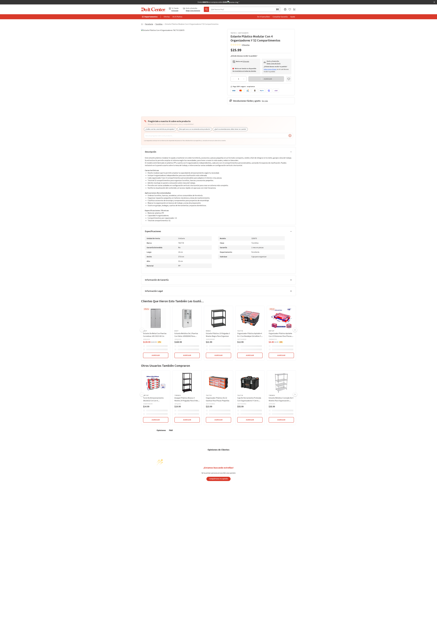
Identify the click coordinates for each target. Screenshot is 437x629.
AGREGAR (156, 355)
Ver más (265, 101)
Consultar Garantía (280, 16)
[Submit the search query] (206, 9)
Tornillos (159, 24)
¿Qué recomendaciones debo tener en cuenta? (230, 129)
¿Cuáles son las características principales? (160, 129)
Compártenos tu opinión (218, 479)
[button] (142, 330)
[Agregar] (243, 79)
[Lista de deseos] (289, 9)
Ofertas (167, 16)
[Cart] (294, 9)
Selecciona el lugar (270, 69)
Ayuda (292, 16)
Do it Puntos (177, 16)
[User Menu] (285, 9)
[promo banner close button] (434, 2)
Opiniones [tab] (161, 430)
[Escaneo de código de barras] (277, 9)
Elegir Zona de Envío (193, 11)
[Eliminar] (233, 79)
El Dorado (174, 11)
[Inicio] (143, 24)
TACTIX (233, 33)
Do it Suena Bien (263, 16)
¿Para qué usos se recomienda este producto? (194, 129)
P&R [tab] (171, 430)
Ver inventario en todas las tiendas (244, 71)
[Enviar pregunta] (290, 135)
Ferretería (149, 24)
